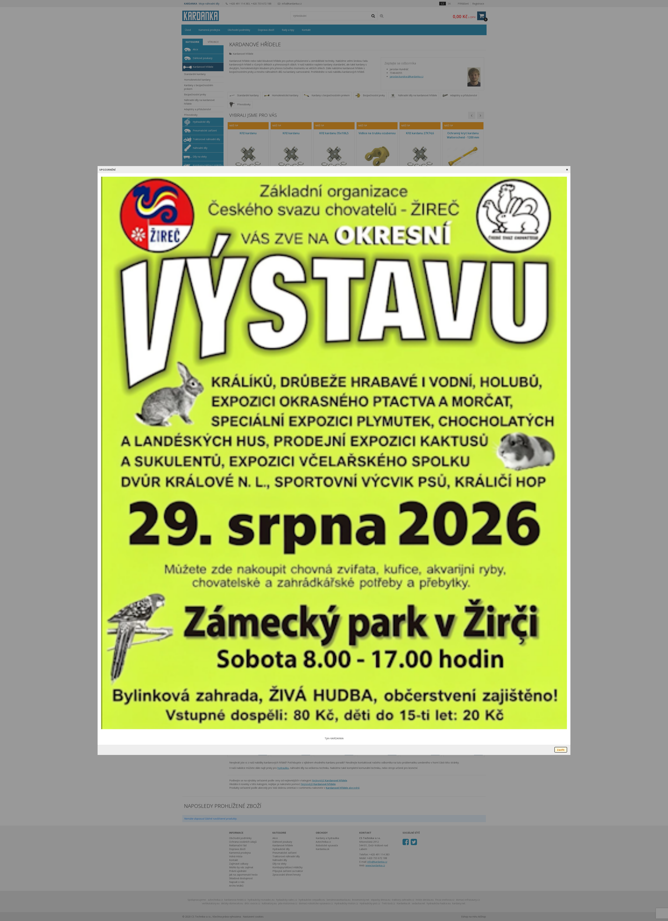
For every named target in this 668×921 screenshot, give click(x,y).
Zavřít (560, 749)
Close (566, 169)
